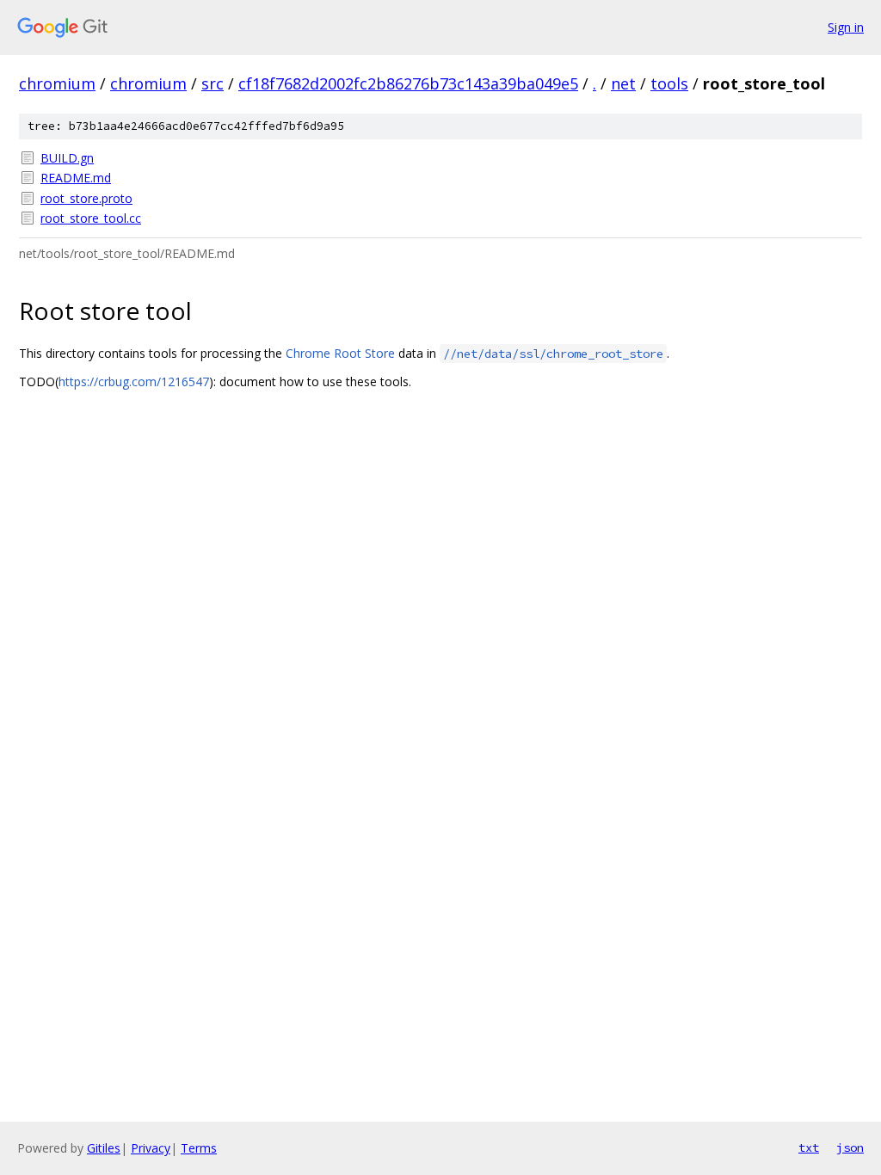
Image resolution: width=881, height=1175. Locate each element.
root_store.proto (86, 198)
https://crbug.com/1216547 (134, 381)
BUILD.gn (67, 158)
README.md (75, 177)
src (212, 83)
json (850, 1147)
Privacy (150, 1148)
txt (808, 1147)
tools (669, 83)
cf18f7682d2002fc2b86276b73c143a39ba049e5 (408, 83)
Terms (199, 1148)
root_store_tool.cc (90, 218)
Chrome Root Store (340, 353)
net (623, 83)
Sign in (846, 27)
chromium (57, 83)
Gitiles (103, 1148)
